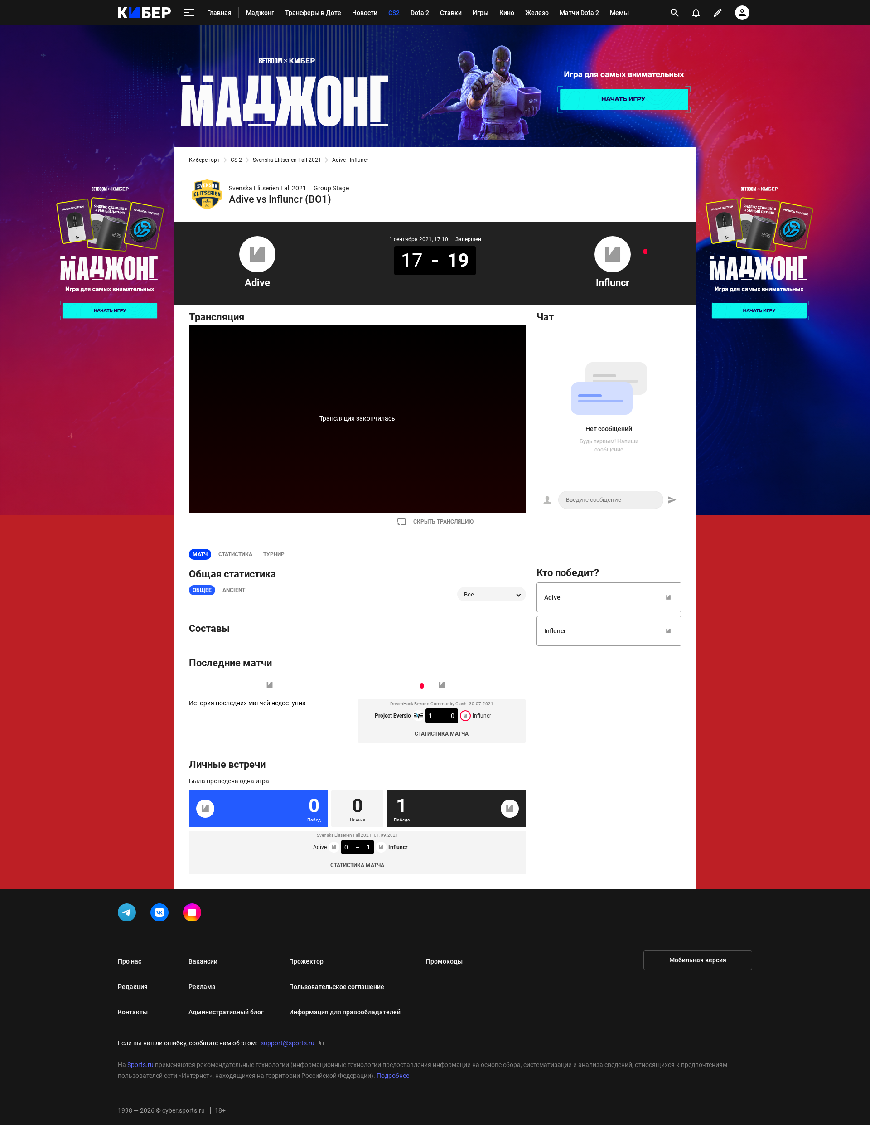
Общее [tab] (202, 590)
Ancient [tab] (233, 590)
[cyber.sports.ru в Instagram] (194, 914)
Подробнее (393, 1075)
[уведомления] (696, 13)
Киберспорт (204, 160)
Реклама (202, 986)
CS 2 (236, 160)
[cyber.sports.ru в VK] (161, 914)
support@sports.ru (287, 1043)
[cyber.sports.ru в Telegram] (129, 914)
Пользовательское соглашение (336, 986)
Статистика (235, 554)
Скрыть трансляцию (443, 522)
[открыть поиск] (674, 13)
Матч (200, 554)
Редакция (133, 986)
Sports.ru (140, 1064)
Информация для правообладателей (345, 1012)
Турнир (274, 554)
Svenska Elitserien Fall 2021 (287, 160)
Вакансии (203, 961)
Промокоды (444, 961)
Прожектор (306, 961)
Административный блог (226, 1012)
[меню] (189, 13)
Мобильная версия (697, 960)
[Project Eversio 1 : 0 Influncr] (645, 251)
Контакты (133, 1012)
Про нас (129, 961)
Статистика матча (442, 734)
